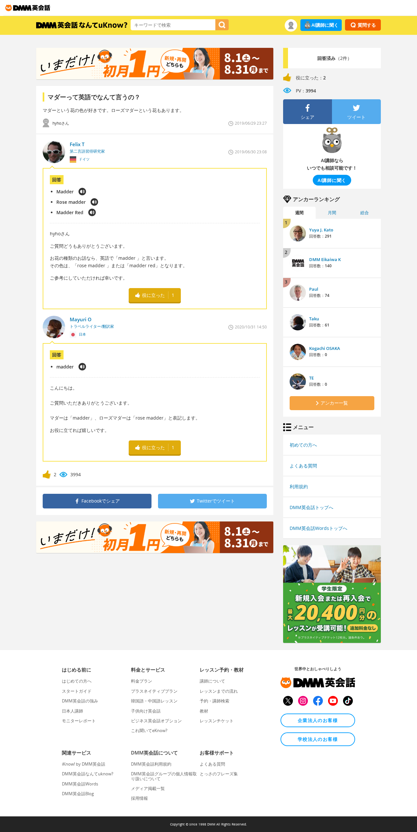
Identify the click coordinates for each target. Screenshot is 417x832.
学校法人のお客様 (318, 739)
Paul (313, 289)
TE (311, 378)
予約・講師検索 (214, 701)
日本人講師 (72, 711)
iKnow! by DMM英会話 (83, 764)
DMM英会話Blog (78, 794)
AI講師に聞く (324, 25)
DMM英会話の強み (80, 701)
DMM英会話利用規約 (151, 764)
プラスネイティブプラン (154, 691)
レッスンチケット (217, 721)
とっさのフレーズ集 (219, 774)
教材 (204, 711)
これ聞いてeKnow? (149, 730)
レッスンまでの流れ (219, 691)
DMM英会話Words (80, 784)
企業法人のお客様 (318, 720)
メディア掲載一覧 (148, 788)
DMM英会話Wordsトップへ (318, 528)
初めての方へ (303, 445)
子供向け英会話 (146, 711)
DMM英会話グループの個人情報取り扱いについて (164, 776)
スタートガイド (77, 691)
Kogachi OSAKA (324, 348)
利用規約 (299, 486)
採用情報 (139, 798)
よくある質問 (303, 466)
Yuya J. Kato (321, 230)
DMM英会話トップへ (311, 507)
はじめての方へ (77, 681)
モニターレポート (79, 721)
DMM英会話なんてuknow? (87, 774)
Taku (314, 319)
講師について (212, 681)
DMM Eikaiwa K (325, 259)
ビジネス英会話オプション (156, 721)
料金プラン (141, 681)
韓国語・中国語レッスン (154, 701)
